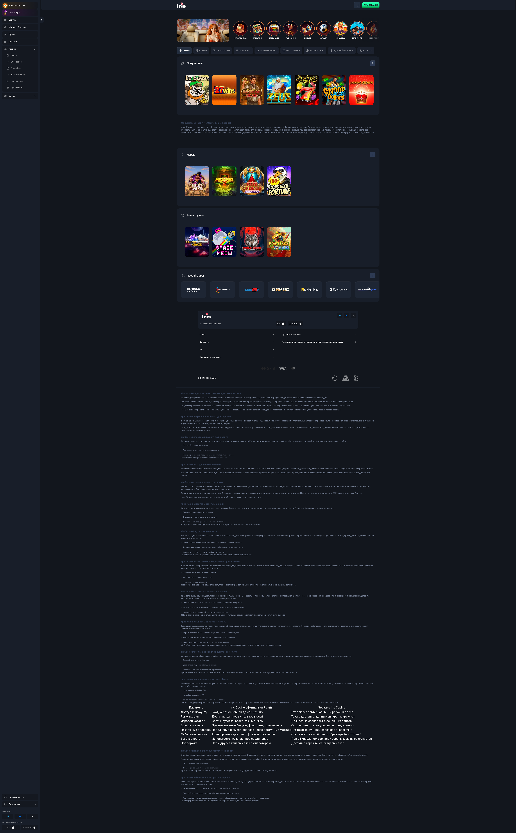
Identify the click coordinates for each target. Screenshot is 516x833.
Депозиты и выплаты (210, 357)
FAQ (201, 349)
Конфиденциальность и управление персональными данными (312, 342)
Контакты (204, 342)
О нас (202, 334)
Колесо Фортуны (17, 5)
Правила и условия (291, 334)
